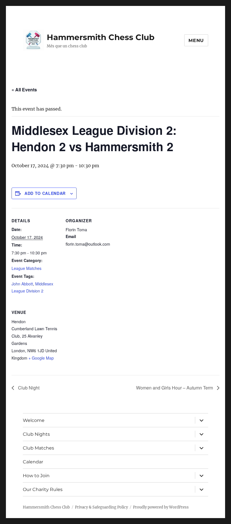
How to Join (36, 475)
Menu (196, 40)
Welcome (34, 420)
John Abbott (22, 284)
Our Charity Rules (43, 489)
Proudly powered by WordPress (161, 507)
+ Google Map (41, 358)
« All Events (24, 89)
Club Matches (38, 448)
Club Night (28, 387)
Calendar (33, 461)
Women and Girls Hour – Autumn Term (175, 387)
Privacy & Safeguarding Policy (101, 507)
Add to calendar (45, 193)
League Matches (26, 268)
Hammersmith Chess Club (100, 37)
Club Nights (36, 434)
